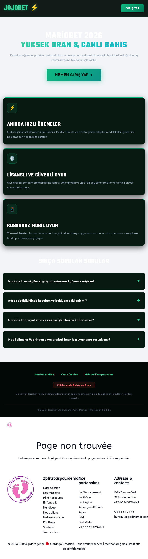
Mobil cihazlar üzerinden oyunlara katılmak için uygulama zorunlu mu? (59, 339)
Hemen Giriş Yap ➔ (74, 74)
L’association (51, 488)
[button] (123, 424)
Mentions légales (116, 544)
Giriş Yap (133, 8)
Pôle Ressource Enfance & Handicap (53, 502)
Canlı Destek (69, 374)
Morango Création (62, 544)
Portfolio (49, 522)
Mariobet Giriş (44, 374)
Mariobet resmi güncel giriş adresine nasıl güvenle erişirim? (51, 281)
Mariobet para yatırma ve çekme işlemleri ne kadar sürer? (51, 320)
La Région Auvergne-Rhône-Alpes (91, 507)
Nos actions (50, 512)
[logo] (9, 424)
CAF (82, 517)
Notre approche (53, 517)
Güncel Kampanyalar (99, 374)
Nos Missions (51, 492)
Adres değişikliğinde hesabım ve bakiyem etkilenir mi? (47, 300)
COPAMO (85, 522)
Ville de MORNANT (91, 527)
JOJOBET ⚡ (21, 8)
